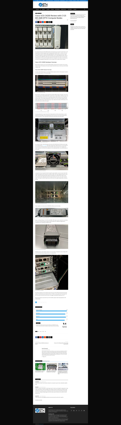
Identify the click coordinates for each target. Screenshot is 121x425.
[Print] (49, 22)
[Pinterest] (40, 22)
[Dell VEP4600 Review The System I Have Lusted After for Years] (40, 366)
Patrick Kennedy (45, 348)
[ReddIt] (45, 22)
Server (43, 9)
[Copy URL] (51, 22)
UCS (45, 331)
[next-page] (37, 375)
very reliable (45, 145)
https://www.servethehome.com (46, 349)
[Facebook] (36, 0)
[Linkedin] (37, 0)
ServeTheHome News (56, 0)
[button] (84, 9)
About (67, 0)
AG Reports (74, 0)
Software (70, 9)
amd (38, 331)
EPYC (43, 331)
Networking (57, 9)
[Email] (47, 22)
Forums (37, 9)
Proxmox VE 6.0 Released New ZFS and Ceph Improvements (61, 343)
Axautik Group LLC (41, 424)
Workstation (63, 9)
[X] (42, 0)
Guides (75, 9)
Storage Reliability (62, 0)
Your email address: (73, 20)
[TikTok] (40, 0)
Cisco (40, 331)
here (67, 419)
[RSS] (39, 0)
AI (40, 9)
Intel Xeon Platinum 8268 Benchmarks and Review (41, 343)
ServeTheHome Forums (83, 0)
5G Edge (48, 9)
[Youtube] (43, 0)
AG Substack (70, 0)
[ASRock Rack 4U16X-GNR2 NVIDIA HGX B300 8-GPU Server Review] (52, 366)
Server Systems (39, 13)
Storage (52, 9)
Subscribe (78, 0)
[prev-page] (35, 375)
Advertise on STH (51, 413)
